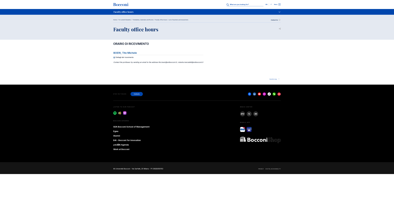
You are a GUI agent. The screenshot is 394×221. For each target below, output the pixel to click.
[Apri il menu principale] (279, 4)
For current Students (125, 20)
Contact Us (274, 20)
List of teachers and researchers (178, 20)
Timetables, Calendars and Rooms (142, 20)
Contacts (137, 94)
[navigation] (197, 12)
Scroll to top (273, 79)
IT (271, 4)
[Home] (120, 4)
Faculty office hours (161, 20)
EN (266, 4)
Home (115, 20)
